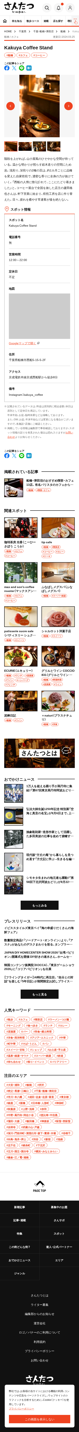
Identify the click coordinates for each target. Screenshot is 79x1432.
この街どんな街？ (19, 1247)
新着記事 (19, 1207)
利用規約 (40, 1342)
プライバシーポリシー (39, 1351)
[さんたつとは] (39, 753)
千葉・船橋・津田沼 (43, 31)
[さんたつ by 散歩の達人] (19, 8)
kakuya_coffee (33, 394)
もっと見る (39, 994)
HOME (8, 31)
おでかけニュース (20, 1260)
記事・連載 (19, 1220)
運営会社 (40, 1323)
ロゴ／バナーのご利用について (39, 1332)
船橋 (63, 31)
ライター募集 (39, 1304)
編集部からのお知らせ (39, 1314)
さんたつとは (39, 1295)
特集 (19, 1233)
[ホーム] (5, 21)
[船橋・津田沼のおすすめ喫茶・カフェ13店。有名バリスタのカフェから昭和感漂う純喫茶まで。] (39, 487)
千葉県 (22, 31)
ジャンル (19, 1273)
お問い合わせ (39, 1360)
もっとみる (39, 905)
